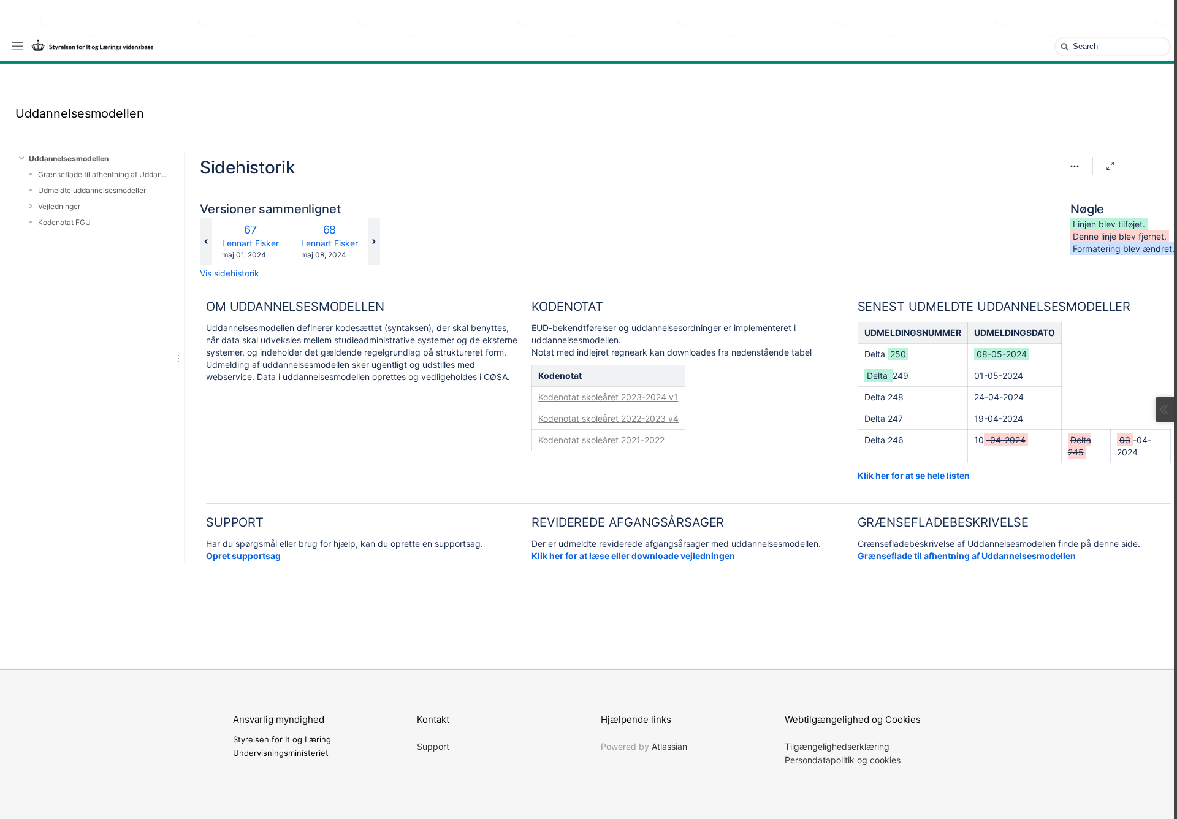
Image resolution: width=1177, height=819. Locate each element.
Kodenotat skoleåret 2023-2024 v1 (608, 397)
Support (433, 746)
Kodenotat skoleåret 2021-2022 (601, 440)
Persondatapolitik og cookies (843, 760)
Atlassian (669, 746)
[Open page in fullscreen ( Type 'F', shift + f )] (1110, 166)
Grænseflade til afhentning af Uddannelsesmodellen (103, 174)
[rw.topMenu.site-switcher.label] (17, 45)
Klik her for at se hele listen (914, 475)
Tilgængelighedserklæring (837, 746)
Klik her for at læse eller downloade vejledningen (633, 555)
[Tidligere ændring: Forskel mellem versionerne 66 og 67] (206, 241)
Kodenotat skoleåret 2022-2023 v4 (608, 418)
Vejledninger (59, 206)
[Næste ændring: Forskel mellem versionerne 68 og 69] (374, 241)
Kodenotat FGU (64, 222)
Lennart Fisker (250, 243)
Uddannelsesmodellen (79, 113)
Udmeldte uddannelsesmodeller (92, 190)
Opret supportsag (243, 555)
